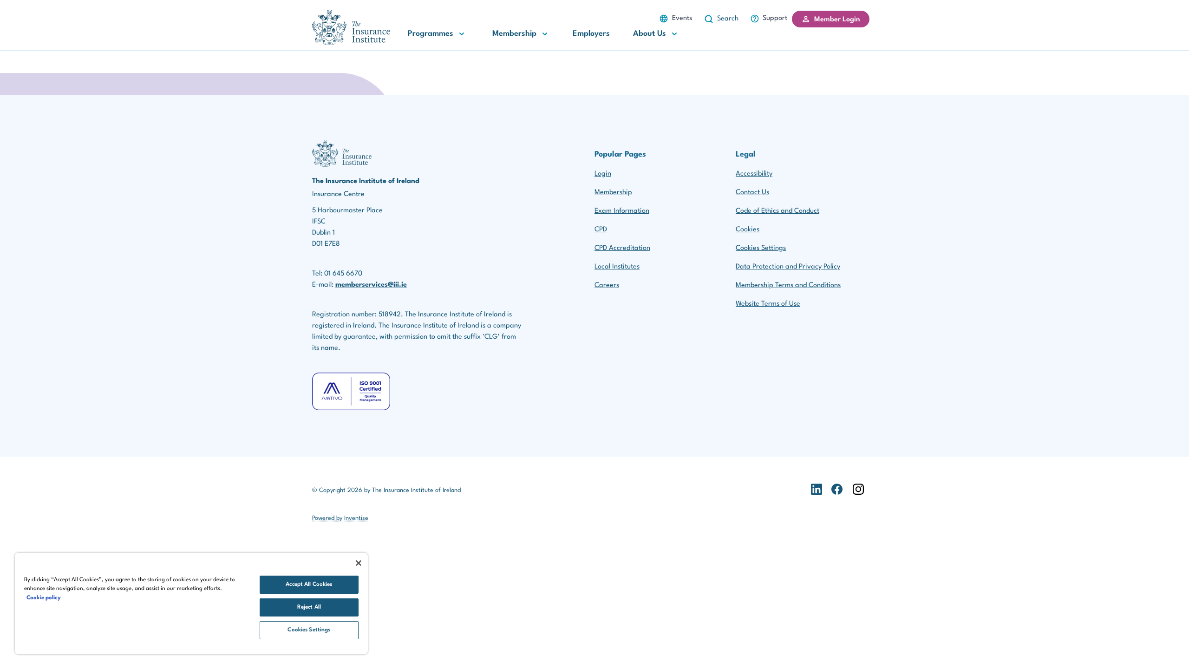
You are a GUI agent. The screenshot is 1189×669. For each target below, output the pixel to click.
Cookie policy (43, 598)
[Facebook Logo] (837, 499)
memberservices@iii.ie (371, 285)
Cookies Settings (761, 248)
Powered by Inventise (340, 518)
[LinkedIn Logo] (816, 499)
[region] (191, 603)
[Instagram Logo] (858, 499)
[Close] (358, 563)
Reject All (309, 607)
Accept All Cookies (309, 584)
